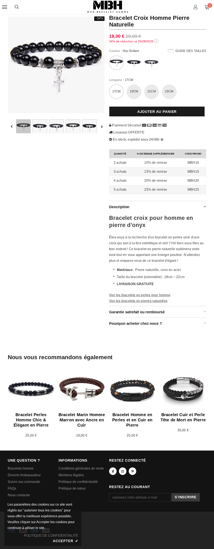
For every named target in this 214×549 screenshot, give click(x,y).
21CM (151, 91)
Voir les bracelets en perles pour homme (139, 295)
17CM (116, 91)
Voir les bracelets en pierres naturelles (138, 301)
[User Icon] (195, 7)
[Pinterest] (132, 471)
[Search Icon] (17, 7)
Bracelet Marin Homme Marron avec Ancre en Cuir (82, 419)
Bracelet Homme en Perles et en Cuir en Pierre (132, 419)
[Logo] (108, 6)
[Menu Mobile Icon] (4, 7)
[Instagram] (122, 471)
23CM (169, 91)
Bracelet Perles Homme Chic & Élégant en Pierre (31, 419)
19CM (134, 91)
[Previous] (14, 126)
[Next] (101, 126)
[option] (56, 64)
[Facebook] (113, 471)
